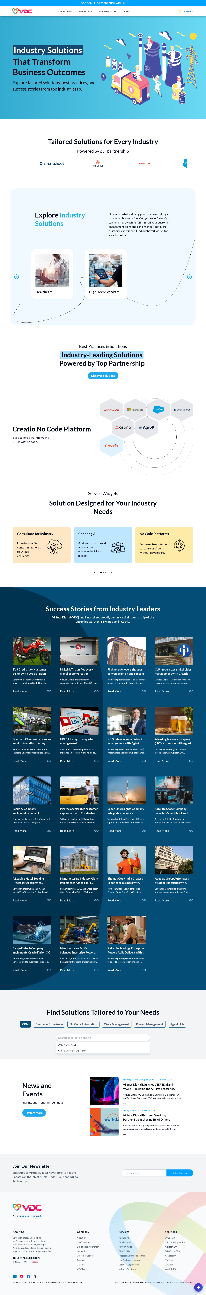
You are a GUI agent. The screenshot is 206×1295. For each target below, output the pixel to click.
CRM (25, 1024)
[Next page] (189, 277)
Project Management (149, 1024)
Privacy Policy (39, 1282)
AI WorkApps (125, 1246)
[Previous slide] (94, 572)
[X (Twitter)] (35, 1276)
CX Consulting (84, 1242)
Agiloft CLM (171, 1246)
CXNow (169, 1260)
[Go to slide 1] (101, 572)
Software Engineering (129, 1264)
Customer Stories (85, 1255)
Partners (81, 1260)
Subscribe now (180, 1173)
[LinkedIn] (15, 1276)
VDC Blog (82, 1269)
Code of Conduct (74, 1282)
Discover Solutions (103, 375)
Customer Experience (49, 1024)
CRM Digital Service (68, 1045)
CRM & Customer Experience (72, 1050)
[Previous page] (16, 277)
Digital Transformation (88, 1246)
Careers (81, 1264)
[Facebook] (28, 1276)
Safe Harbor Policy (56, 1282)
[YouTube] (21, 1276)
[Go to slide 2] (103, 572)
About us (81, 1237)
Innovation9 (82, 1251)
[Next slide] (111, 572)
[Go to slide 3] (105, 572)
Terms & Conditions (21, 1282)
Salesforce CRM (173, 1251)
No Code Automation (83, 1024)
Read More (20, 691)
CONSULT (188, 11)
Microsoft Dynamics (175, 1242)
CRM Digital (125, 1242)
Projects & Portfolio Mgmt (132, 1255)
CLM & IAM (124, 1251)
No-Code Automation (129, 1260)
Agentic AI (124, 1237)
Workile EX (170, 1269)
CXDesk (169, 1264)
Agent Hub (177, 1024)
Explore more (34, 1112)
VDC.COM (86, 3)
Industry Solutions (127, 1269)
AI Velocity (170, 1255)
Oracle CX (170, 1237)
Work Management (116, 1024)
